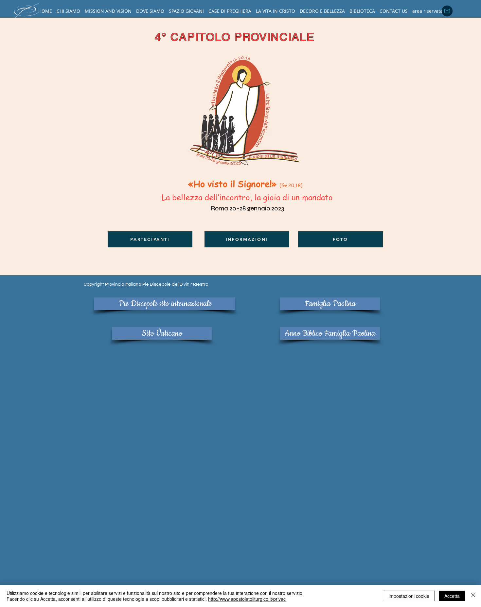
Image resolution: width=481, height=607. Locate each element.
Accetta (452, 596)
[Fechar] (473, 596)
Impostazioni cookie (408, 596)
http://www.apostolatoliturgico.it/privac (247, 599)
